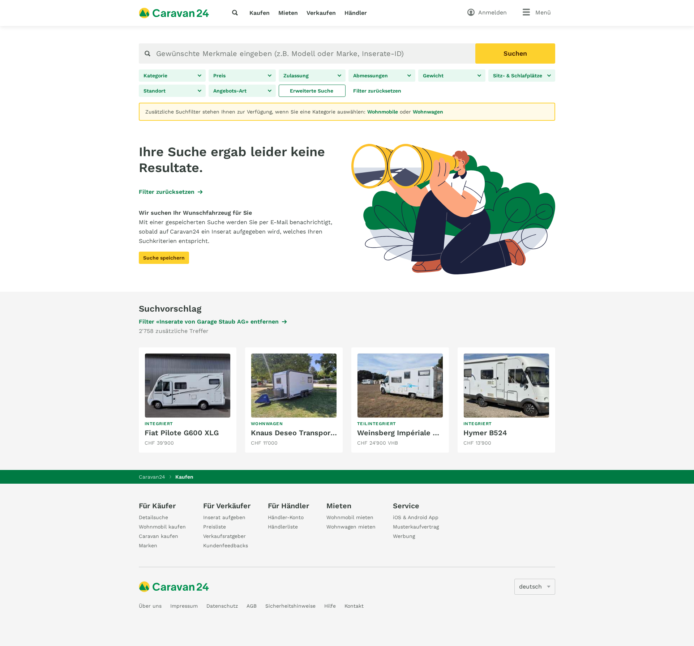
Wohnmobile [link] (382, 112)
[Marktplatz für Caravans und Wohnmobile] (174, 13)
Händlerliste (283, 527)
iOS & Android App (415, 517)
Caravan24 (152, 477)
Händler (355, 12)
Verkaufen (321, 12)
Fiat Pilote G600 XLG (182, 432)
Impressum (184, 606)
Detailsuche (153, 517)
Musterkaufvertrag (416, 527)
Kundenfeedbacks (225, 545)
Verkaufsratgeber (224, 536)
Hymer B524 (485, 432)
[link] (312, 91)
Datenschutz (222, 606)
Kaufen (259, 12)
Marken (148, 545)
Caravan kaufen (158, 536)
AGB (252, 606)
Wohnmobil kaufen (162, 527)
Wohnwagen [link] (428, 112)
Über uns (150, 606)
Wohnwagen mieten (351, 527)
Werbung (404, 536)
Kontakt (354, 606)
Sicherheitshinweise (290, 606)
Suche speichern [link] (164, 258)
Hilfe (330, 606)
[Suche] (236, 12)
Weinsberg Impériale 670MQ (407, 432)
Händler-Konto (286, 517)
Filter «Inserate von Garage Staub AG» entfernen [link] (209, 321)
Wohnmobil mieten (349, 517)
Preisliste (214, 527)
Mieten (288, 12)
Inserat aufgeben (224, 517)
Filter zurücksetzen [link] (166, 191)
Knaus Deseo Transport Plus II (304, 432)
